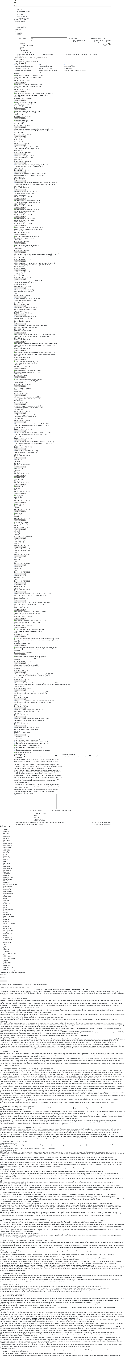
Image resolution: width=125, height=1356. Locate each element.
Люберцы (6, 874)
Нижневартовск (8, 888)
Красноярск (7, 870)
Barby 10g (17, 461)
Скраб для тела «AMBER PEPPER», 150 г (27, 622)
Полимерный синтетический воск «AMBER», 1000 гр (31, 425)
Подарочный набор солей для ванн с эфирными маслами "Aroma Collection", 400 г (42, 684)
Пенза (5, 905)
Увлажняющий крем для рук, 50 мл (26, 363)
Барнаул (6, 838)
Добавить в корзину (20, 82)
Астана (5, 835)
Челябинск (7, 964)
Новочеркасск (8, 893)
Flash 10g (17, 533)
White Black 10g (19, 577)
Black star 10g (18, 479)
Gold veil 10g (18, 506)
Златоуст (6, 851)
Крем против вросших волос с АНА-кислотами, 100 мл (32, 131)
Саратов (6, 927)
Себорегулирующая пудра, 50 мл (25, 417)
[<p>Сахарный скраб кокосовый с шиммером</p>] (31, 742)
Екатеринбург (8, 845)
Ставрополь (7, 937)
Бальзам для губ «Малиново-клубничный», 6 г (29, 720)
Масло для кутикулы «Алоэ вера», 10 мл (27, 77)
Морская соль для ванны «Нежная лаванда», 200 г (31, 693)
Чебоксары (7, 962)
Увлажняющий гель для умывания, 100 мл (28, 631)
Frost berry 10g (19, 542)
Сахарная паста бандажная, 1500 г (25, 282)
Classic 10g (17, 470)
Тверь (5, 946)
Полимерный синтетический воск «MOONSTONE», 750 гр (33, 443)
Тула (4, 948)
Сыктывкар (7, 942)
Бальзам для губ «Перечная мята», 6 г (27, 711)
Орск (5, 902)
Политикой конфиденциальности (36, 984)
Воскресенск (7, 844)
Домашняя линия (47, 54)
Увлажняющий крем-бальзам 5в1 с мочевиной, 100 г (31, 676)
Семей (5, 932)
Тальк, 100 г (18, 140)
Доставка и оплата (23, 11)
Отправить (3, 981)
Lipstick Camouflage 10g (22, 550)
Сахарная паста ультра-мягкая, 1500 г (27, 202)
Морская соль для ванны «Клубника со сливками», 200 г (33, 702)
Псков (5, 912)
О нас (19, 13)
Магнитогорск (8, 877)
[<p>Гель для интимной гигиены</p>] (27, 745)
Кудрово (6, 872)
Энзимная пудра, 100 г (21, 122)
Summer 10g (18, 515)
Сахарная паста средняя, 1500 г (25, 211)
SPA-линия (93, 54)
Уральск (6, 951)
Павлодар (6, 904)
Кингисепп (6, 863)
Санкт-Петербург (9, 923)
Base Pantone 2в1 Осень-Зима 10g (25, 452)
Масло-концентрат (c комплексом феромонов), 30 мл (32, 265)
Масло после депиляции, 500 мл (25, 309)
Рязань (5, 918)
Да (74, 42)
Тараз (5, 944)
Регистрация (21, 28)
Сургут (5, 941)
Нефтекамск (7, 886)
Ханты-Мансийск (9, 958)
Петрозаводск (8, 909)
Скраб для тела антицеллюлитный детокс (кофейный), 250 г (34, 354)
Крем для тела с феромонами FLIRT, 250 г (28, 327)
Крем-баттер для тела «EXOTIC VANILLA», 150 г (30, 595)
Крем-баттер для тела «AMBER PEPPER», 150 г (29, 604)
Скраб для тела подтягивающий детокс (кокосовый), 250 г (34, 336)
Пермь (5, 907)
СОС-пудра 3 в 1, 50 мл (22, 390)
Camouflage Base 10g (21, 524)
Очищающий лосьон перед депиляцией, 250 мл (30, 166)
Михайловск (7, 879)
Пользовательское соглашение (100, 822)
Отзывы (20, 14)
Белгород (6, 840)
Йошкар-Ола (7, 858)
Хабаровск (7, 957)
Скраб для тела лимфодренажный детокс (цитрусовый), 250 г (35, 345)
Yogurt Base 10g (19, 586)
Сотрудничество (23, 18)
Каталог (20, 9)
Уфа (4, 955)
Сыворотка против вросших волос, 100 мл (28, 229)
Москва (6, 881)
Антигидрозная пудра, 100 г (23, 318)
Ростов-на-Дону (8, 916)
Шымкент (6, 965)
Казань (5, 859)
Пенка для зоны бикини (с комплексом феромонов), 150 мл (34, 256)
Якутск (5, 969)
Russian (19, 35)
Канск (5, 861)
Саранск (6, 925)
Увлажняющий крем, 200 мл (23, 157)
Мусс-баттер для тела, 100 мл (24, 104)
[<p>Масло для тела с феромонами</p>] (28, 747)
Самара (6, 921)
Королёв (6, 865)
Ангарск (6, 833)
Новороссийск (8, 891)
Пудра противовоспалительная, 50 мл (27, 399)
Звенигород (7, 849)
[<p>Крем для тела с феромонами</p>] (27, 740)
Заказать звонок (19, 22)
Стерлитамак (7, 939)
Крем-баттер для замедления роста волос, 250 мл (31, 95)
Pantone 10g (18, 568)
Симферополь (8, 934)
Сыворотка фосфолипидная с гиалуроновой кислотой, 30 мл (34, 649)
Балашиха (6, 836)
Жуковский (7, 847)
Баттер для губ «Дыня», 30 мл (24, 238)
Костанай (6, 866)
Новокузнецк (7, 889)
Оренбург (6, 900)
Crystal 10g (17, 488)
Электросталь (8, 967)
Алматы (6, 831)
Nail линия (20, 56)
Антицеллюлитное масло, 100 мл (25, 300)
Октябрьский (7, 897)
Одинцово (6, 895)
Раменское (7, 914)
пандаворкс (107, 824)
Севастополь (7, 928)
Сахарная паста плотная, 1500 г (24, 193)
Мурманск (6, 882)
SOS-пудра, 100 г (19, 274)
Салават (6, 919)
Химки (5, 960)
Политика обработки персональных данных (29, 824)
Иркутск (6, 856)
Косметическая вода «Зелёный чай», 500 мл (29, 175)
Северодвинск (8, 930)
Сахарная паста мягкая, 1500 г (24, 220)
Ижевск (6, 854)
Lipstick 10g (18, 497)
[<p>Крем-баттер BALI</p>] (23, 752)
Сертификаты (22, 16)
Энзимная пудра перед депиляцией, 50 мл (28, 408)
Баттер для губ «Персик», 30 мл (25, 247)
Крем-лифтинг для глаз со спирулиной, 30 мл (29, 658)
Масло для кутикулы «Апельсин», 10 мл (27, 86)
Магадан (6, 875)
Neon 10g (17, 559)
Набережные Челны (10, 884)
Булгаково (6, 842)
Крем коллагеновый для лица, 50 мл (26, 667)
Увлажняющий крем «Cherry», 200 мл (26, 148)
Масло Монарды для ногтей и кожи (26, 729)
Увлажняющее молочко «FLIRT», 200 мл (27, 381)
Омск (5, 898)
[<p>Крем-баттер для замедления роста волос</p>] (32, 750)
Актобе (5, 829)
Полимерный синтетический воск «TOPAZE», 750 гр (31, 434)
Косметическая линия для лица (76, 54)
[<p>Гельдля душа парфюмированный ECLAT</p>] (31, 743)
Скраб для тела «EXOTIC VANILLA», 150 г (27, 613)
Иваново (6, 852)
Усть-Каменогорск (9, 953)
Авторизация (21, 26)
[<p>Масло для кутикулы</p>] (24, 749)
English (19, 33)
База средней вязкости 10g (23, 291)
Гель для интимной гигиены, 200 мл (26, 113)
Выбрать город (80, 42)
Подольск (6, 911)
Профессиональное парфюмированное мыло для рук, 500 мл (34, 184)
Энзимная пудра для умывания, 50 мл (27, 372)
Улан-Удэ (6, 950)
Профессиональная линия (26, 54)
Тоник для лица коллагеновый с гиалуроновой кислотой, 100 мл (36, 640)
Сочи (5, 935)
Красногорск (7, 868)
